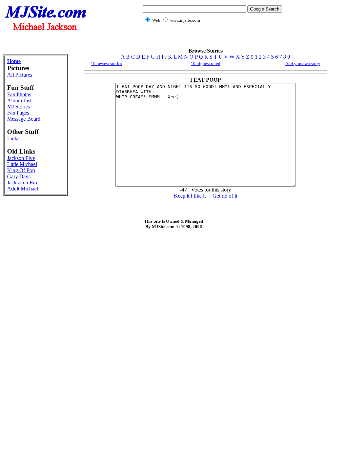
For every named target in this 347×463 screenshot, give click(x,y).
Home (14, 61)
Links (13, 138)
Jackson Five (21, 158)
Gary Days (18, 176)
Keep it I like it (190, 196)
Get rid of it (224, 196)
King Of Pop (21, 170)
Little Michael (22, 164)
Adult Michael (22, 189)
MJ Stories (18, 106)
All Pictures (19, 75)
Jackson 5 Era (22, 182)
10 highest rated (205, 63)
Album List (19, 100)
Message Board (23, 119)
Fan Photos (19, 94)
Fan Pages (18, 113)
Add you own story (302, 63)
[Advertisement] (210, 39)
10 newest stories (106, 63)
